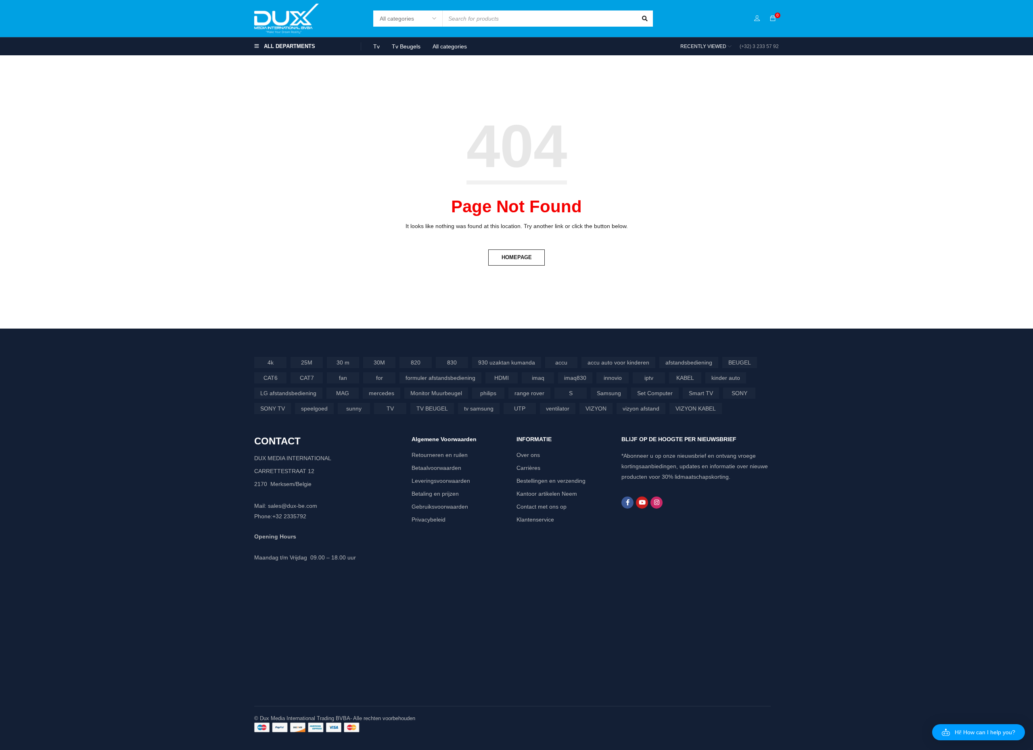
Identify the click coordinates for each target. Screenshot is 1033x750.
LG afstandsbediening (288, 393)
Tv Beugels (406, 46)
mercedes (381, 393)
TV (390, 408)
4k (271, 362)
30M (379, 362)
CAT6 (270, 378)
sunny (354, 408)
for (379, 378)
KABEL (685, 378)
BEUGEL (739, 362)
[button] (978, 732)
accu (561, 362)
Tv (376, 46)
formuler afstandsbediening (440, 378)
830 (452, 362)
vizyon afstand (641, 408)
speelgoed (314, 408)
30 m (343, 362)
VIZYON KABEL (695, 408)
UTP (519, 408)
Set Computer (655, 393)
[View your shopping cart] (773, 18)
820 (415, 362)
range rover (529, 393)
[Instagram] (656, 503)
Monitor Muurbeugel (436, 393)
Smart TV (701, 393)
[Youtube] (642, 503)
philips (488, 393)
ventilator (557, 408)
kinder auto (725, 378)
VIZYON (596, 408)
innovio (613, 378)
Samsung (609, 393)
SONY (739, 393)
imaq (538, 378)
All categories (450, 46)
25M (306, 362)
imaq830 (575, 378)
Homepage (517, 257)
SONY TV (272, 408)
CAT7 (307, 378)
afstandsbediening (688, 362)
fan (343, 378)
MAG (342, 393)
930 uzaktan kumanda (506, 362)
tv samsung (478, 408)
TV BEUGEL (432, 408)
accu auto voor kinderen (618, 362)
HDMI (501, 378)
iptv (648, 378)
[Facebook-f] (627, 503)
